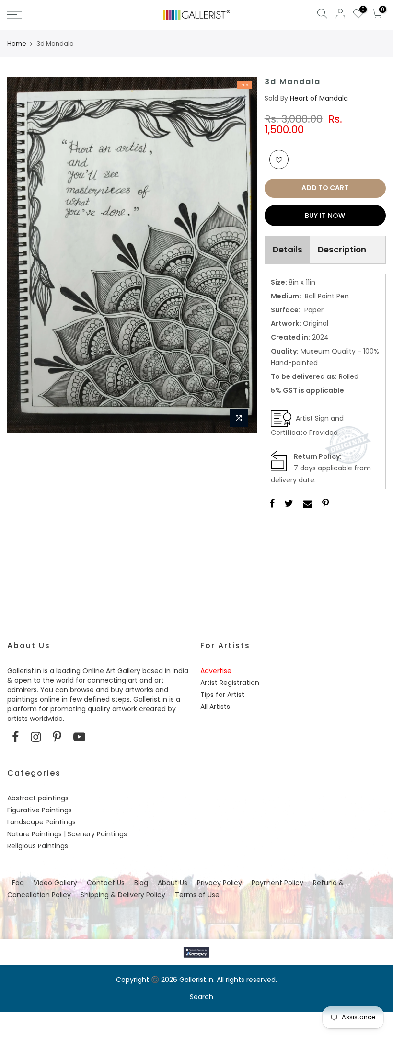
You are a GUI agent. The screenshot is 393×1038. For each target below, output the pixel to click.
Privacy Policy (219, 883)
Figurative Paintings (39, 810)
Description (342, 249)
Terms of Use (197, 895)
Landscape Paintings (41, 822)
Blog (141, 883)
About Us (172, 883)
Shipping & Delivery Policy (123, 895)
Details (287, 249)
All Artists (215, 706)
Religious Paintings (37, 846)
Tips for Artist (222, 694)
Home (16, 43)
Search (201, 997)
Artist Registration (229, 682)
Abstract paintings (38, 798)
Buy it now (325, 215)
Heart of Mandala (319, 98)
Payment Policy (277, 883)
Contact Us (106, 883)
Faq (18, 883)
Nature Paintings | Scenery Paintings (67, 834)
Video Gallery (55, 883)
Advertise (215, 670)
